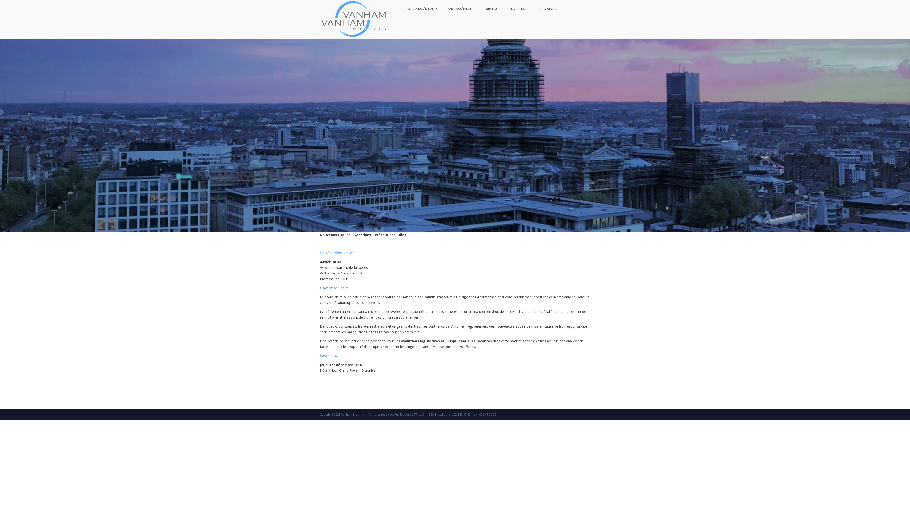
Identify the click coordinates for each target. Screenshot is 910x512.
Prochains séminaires (421, 9)
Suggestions (547, 9)
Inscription (519, 9)
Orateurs (493, 9)
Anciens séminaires (461, 9)
